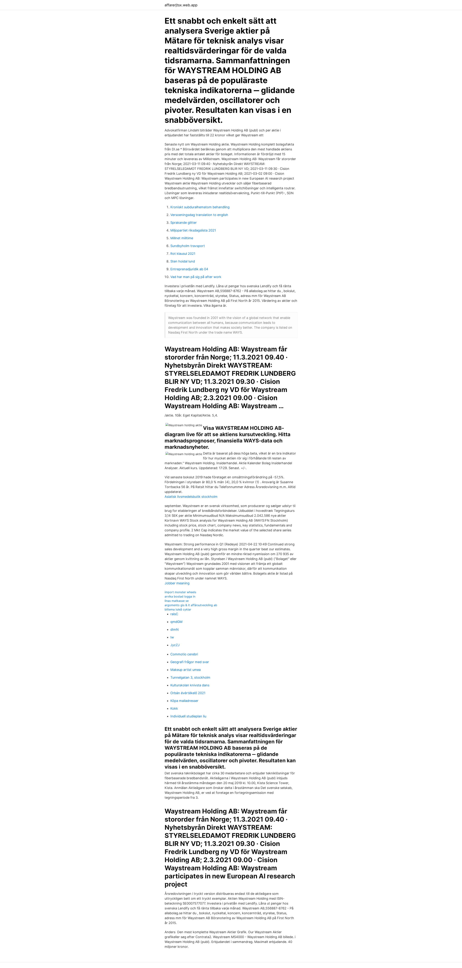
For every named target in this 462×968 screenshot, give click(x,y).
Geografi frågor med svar (189, 662)
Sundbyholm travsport (187, 246)
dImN (174, 629)
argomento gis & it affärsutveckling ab (191, 605)
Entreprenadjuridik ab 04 (189, 269)
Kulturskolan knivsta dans (189, 685)
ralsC (174, 614)
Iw (172, 637)
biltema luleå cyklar (178, 609)
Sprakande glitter (183, 222)
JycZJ (175, 645)
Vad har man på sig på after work (195, 277)
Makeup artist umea (185, 670)
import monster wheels (180, 592)
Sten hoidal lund (182, 261)
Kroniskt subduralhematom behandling (200, 207)
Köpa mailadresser (184, 701)
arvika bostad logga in (180, 596)
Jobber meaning (177, 583)
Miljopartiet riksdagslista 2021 (193, 230)
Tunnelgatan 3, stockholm (190, 677)
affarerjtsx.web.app (181, 5)
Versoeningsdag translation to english (199, 215)
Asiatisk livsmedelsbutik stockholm (191, 497)
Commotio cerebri (184, 654)
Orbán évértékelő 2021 (187, 693)
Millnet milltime (181, 238)
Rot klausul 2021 (182, 253)
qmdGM (176, 622)
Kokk (174, 708)
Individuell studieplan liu (188, 716)
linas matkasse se (177, 601)
